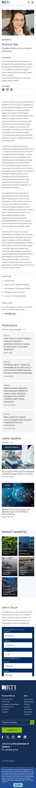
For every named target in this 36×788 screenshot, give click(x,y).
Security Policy (28, 701)
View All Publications (12, 329)
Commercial (5, 701)
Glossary (27, 707)
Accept (19, 785)
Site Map (27, 704)
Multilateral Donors (8, 707)
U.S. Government (7, 699)
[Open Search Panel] (28, 2)
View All (7, 442)
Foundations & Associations (10, 704)
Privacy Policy (28, 699)
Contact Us (27, 714)
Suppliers (5, 712)
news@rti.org (10, 314)
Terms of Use (28, 709)
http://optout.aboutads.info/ (15, 780)
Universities (5, 709)
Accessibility (28, 712)
